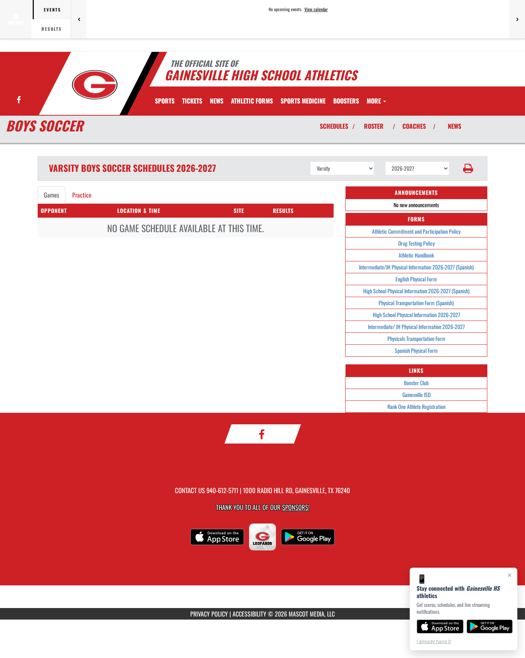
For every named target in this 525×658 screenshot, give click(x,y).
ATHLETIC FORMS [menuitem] (252, 100)
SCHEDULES (334, 126)
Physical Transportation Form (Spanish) (416, 303)
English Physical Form (416, 279)
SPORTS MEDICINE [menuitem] (303, 100)
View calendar (316, 9)
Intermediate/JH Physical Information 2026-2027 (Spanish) (416, 267)
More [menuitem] (374, 100)
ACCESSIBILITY (249, 613)
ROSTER (374, 126)
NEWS (454, 126)
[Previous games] (78, 19)
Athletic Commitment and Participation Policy (416, 231)
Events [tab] (52, 10)
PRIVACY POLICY (209, 613)
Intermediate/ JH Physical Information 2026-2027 (416, 326)
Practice (81, 194)
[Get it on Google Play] (490, 626)
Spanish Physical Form (416, 350)
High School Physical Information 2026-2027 (416, 315)
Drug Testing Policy (416, 243)
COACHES (414, 126)
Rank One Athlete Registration (416, 406)
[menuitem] (192, 100)
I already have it (434, 641)
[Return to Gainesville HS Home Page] (95, 84)
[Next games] (517, 19)
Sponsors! (295, 507)
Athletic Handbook (416, 255)
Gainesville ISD (416, 394)
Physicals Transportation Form (416, 338)
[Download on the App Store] (440, 626)
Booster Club (416, 383)
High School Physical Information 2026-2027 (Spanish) (416, 291)
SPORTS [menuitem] (164, 100)
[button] (468, 168)
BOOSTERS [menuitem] (346, 100)
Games (51, 194)
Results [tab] (52, 29)
